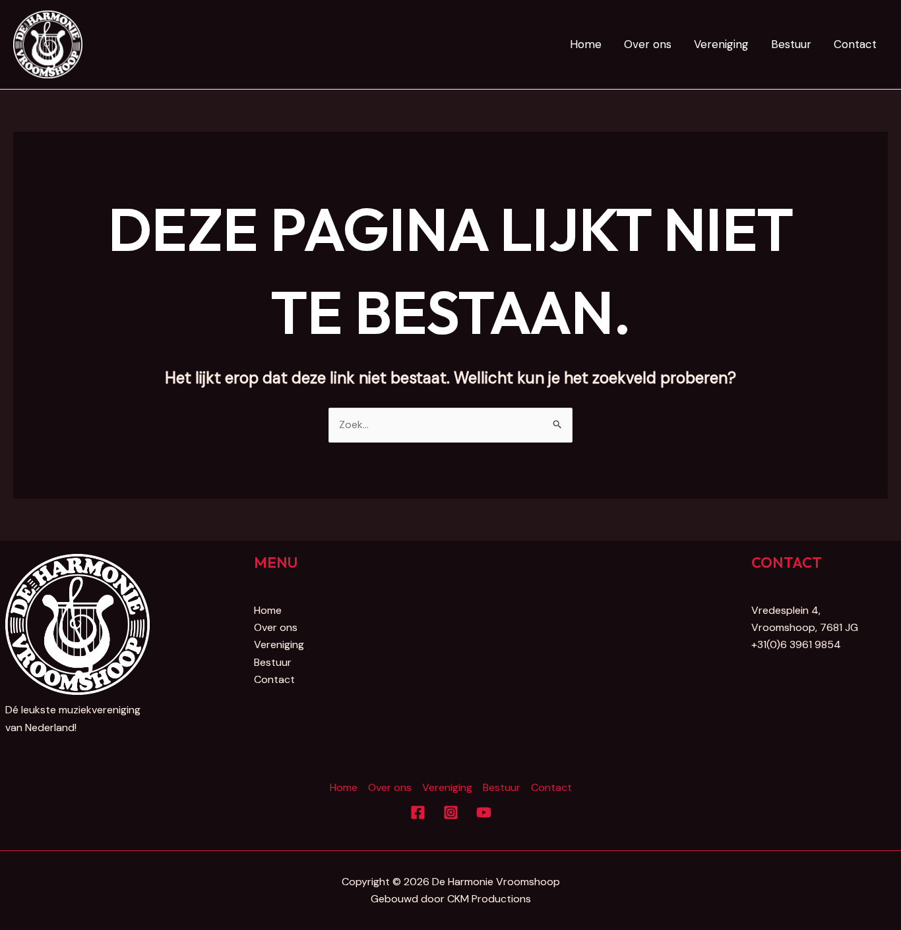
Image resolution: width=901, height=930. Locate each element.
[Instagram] (450, 812)
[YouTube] (483, 812)
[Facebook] (417, 812)
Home (586, 44)
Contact (855, 44)
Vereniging (721, 44)
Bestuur (791, 44)
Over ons (647, 44)
